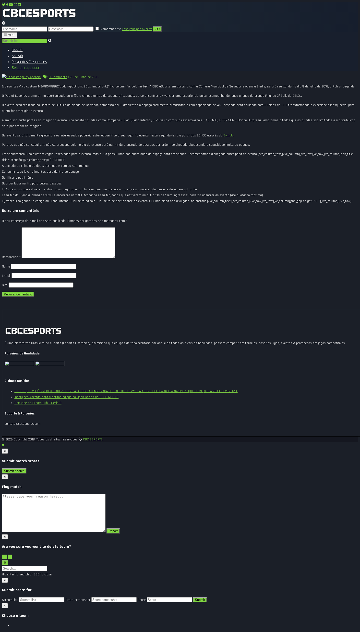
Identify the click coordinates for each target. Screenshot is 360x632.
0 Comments (58, 77)
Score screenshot (77, 600)
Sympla (228, 135)
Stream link (10, 600)
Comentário (11, 257)
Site (5, 285)
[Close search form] (5, 562)
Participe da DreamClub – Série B (37, 403)
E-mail (6, 276)
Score (142, 600)
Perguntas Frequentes (29, 61)
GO (157, 29)
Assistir (17, 56)
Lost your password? (137, 29)
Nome (6, 266)
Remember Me (110, 29)
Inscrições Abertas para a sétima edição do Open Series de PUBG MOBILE (66, 397)
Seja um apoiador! (26, 67)
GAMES (17, 50)
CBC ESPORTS (93, 439)
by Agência (33, 77)
